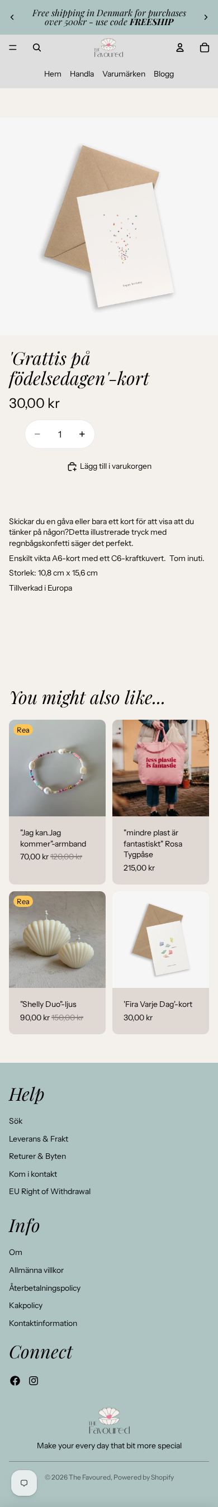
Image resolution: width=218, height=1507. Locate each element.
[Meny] (13, 47)
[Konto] (180, 47)
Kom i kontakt (33, 1174)
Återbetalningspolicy (44, 1288)
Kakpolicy (25, 1305)
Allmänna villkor (36, 1270)
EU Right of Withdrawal (50, 1191)
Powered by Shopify (143, 1477)
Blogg (164, 74)
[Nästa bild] (205, 17)
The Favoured (90, 1477)
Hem (52, 74)
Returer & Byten (37, 1156)
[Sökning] (37, 47)
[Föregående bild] (12, 17)
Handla (82, 74)
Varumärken (123, 74)
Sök (15, 1121)
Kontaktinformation (43, 1323)
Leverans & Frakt (38, 1139)
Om (15, 1252)
